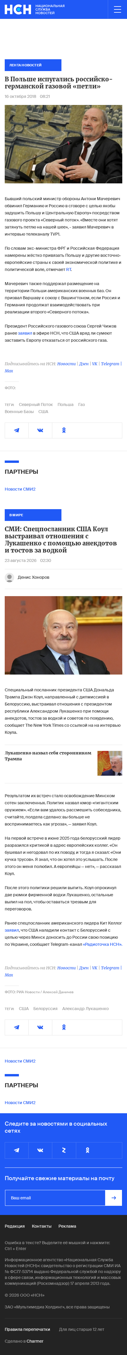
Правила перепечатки (27, 1329)
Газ (81, 404)
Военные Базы (19, 411)
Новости (66, 363)
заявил (25, 333)
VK (94, 363)
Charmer (35, 1341)
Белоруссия (45, 1008)
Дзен (84, 363)
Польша (66, 404)
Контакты (41, 1226)
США (43, 411)
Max (9, 371)
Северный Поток (36, 404)
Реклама (67, 1226)
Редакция (15, 1226)
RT (68, 269)
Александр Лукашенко (85, 1008)
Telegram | (111, 363)
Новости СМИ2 (20, 489)
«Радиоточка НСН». (102, 944)
